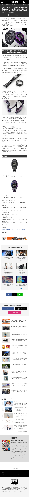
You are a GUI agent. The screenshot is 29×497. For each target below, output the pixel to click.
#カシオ (11, 15)
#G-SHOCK (4, 15)
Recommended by (17, 288)
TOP (2, 4)
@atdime (8, 308)
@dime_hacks (15, 312)
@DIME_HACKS (22, 308)
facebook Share (9, 294)
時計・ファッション (15, 4)
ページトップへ (14, 468)
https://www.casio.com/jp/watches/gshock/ (13, 229)
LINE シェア (20, 294)
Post (14, 294)
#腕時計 (16, 15)
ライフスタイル (7, 4)
